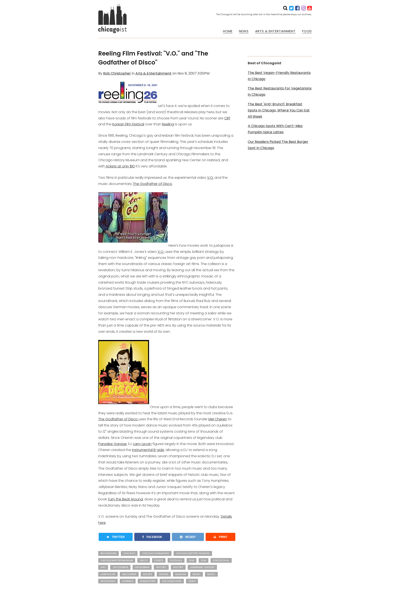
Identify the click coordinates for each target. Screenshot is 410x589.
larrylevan (108, 574)
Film (203, 560)
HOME (228, 31)
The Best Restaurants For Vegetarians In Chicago (280, 91)
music (211, 574)
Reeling (168, 124)
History (178, 567)
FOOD (307, 31)
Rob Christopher (117, 73)
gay (103, 567)
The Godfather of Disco (152, 183)
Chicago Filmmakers (155, 553)
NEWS (244, 31)
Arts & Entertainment (153, 73)
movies (163, 574)
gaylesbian (142, 567)
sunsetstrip (147, 581)
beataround (108, 553)
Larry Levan (142, 443)
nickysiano (108, 581)
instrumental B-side (148, 449)
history (161, 567)
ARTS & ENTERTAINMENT (275, 31)
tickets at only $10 (120, 166)
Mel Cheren (217, 419)
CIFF (227, 118)
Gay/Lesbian (120, 567)
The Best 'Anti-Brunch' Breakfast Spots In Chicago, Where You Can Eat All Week (279, 110)
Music (197, 574)
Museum (180, 574)
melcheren (129, 574)
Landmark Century (202, 567)
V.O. (210, 177)
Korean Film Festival (128, 124)
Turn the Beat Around (125, 499)
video (192, 581)
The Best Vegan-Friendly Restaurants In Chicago (279, 75)
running (127, 581)
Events (158, 560)
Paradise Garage (112, 443)
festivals (176, 560)
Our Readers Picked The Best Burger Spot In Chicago (278, 144)
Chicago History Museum (192, 553)
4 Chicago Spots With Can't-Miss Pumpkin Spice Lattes (275, 129)
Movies (147, 574)
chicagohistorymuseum (117, 560)
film (191, 560)
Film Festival (221, 560)
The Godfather (171, 581)
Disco (144, 560)
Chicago (129, 553)
